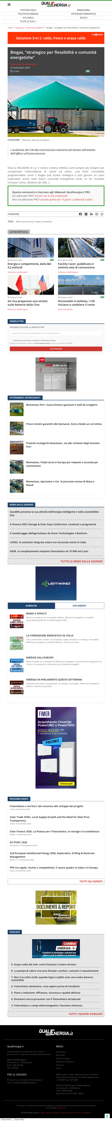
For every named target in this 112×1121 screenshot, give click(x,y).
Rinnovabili (60, 1055)
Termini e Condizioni (82, 1112)
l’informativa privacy (42, 343)
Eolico (83, 17)
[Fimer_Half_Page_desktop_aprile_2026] (56, 747)
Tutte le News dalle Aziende (82, 561)
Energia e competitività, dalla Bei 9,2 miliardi (29, 265)
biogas (38, 221)
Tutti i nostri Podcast (86, 1014)
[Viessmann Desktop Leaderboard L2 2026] (56, 37)
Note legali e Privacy (50, 1112)
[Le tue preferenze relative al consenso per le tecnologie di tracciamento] (107, 1116)
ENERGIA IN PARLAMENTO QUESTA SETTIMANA (54, 679)
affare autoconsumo (25, 221)
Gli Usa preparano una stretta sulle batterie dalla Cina (28, 302)
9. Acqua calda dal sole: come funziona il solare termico (43, 964)
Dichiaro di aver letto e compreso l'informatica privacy (35, 340)
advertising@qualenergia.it (25, 1082)
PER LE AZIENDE (17, 1074)
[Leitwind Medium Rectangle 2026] (56, 583)
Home (10, 28)
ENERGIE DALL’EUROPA (40, 657)
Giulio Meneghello (65, 309)
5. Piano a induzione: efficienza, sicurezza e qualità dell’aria (45, 992)
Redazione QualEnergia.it (24, 64)
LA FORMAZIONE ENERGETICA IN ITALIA (49, 635)
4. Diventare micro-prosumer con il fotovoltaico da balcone (46, 999)
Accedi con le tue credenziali (51, 195)
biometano (47, 221)
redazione (61, 1108)
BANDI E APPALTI (36, 613)
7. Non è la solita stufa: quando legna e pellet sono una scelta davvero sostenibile (52, 979)
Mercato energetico (35, 28)
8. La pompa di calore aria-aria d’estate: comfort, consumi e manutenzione (54, 970)
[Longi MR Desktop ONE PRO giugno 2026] (56, 374)
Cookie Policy (66, 1112)
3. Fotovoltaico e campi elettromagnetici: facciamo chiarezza (46, 1005)
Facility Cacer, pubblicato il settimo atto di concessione (76, 265)
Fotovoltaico (61, 1052)
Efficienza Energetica (65, 1061)
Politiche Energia (63, 1058)
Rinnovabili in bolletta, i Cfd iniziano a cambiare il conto (76, 302)
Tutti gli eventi (91, 881)
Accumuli (60, 1065)
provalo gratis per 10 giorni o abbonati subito (66, 199)
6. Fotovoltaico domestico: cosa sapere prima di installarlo (45, 986)
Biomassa (19, 28)
